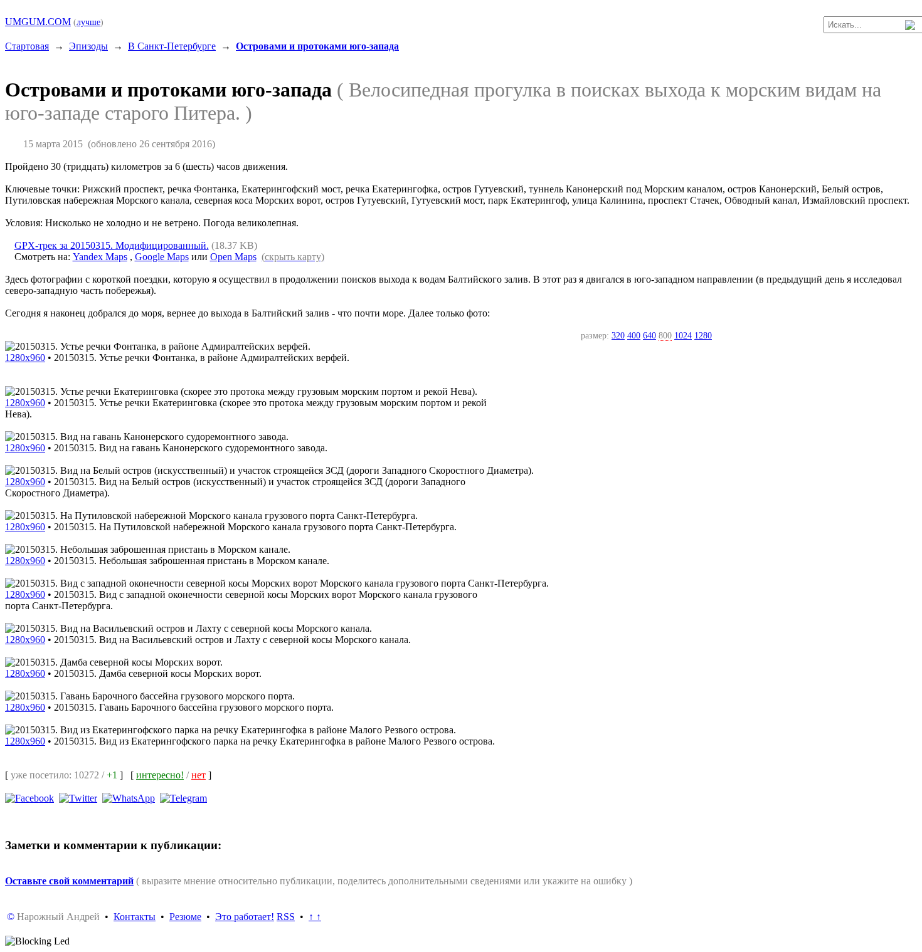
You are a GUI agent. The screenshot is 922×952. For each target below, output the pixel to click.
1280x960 (25, 357)
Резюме (185, 916)
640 (649, 335)
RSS (286, 916)
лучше (88, 22)
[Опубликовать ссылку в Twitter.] (78, 797)
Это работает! (244, 916)
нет (198, 775)
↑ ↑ (315, 916)
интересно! (160, 775)
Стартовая (27, 46)
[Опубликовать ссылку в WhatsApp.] (128, 797)
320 (618, 335)
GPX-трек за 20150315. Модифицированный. (111, 245)
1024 (683, 335)
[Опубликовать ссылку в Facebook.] (29, 797)
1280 (703, 335)
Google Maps (162, 256)
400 (633, 335)
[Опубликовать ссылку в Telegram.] (183, 797)
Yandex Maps (100, 256)
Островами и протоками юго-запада (317, 46)
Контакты (135, 916)
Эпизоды (88, 46)
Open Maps (233, 256)
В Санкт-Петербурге (172, 46)
